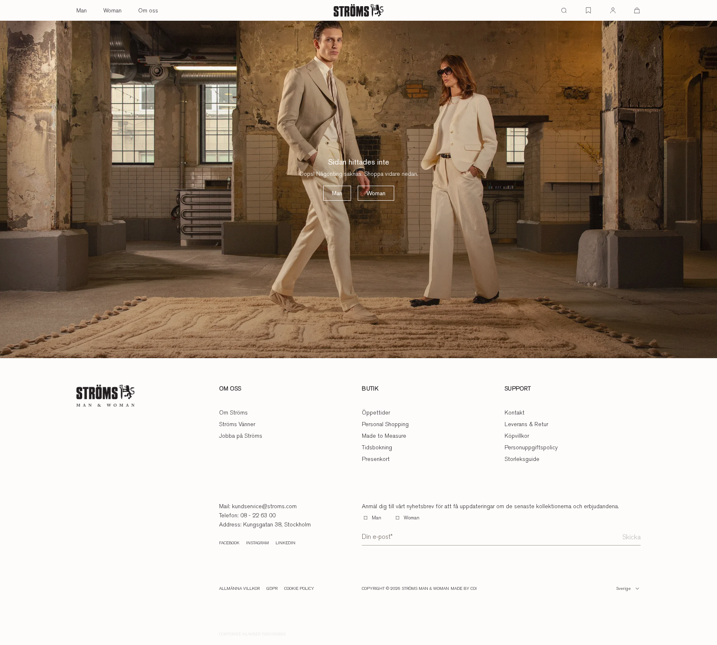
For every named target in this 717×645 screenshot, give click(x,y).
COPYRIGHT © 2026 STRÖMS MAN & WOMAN (405, 588)
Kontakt (514, 412)
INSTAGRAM (257, 543)
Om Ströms (233, 412)
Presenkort (376, 459)
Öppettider (376, 412)
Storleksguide (522, 459)
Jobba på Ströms (240, 435)
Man (81, 10)
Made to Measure (384, 435)
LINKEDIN (285, 543)
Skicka (631, 537)
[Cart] (637, 10)
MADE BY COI (464, 588)
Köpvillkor (517, 435)
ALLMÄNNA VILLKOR (239, 588)
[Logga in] (613, 10)
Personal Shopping (385, 424)
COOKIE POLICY (299, 588)
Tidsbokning (377, 447)
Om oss (148, 10)
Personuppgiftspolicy (531, 447)
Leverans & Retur (526, 424)
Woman (112, 10)
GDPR (272, 588)
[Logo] (358, 10)
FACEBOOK (229, 543)
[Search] (564, 10)
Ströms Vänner (237, 424)
